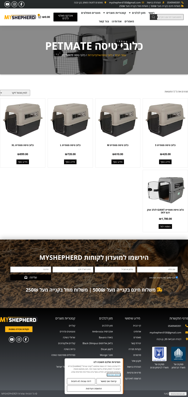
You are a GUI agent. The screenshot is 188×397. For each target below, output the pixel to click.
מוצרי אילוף (69, 360)
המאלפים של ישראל (65, 366)
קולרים (72, 325)
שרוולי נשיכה (69, 337)
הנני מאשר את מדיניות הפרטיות (162, 277)
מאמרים (129, 21)
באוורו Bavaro (106, 337)
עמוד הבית (120, 55)
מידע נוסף (165, 161)
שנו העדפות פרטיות (178, 393)
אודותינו (117, 21)
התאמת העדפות (94, 388)
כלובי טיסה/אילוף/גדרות (100, 55)
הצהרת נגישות (134, 366)
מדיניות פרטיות (134, 372)
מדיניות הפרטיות (113, 374)
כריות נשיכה (69, 349)
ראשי (151, 13)
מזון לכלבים (138, 13)
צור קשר (104, 21)
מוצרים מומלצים (90, 13)
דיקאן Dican (107, 349)
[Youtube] (7, 4)
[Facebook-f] (21, 4)
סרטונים (137, 355)
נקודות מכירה (135, 349)
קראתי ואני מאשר (108, 381)
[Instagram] (14, 4)
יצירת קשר (136, 343)
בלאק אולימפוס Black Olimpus (98, 343)
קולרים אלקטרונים (66, 343)
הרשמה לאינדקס (133, 378)
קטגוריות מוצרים (116, 13)
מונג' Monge (106, 355)
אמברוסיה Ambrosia (102, 331)
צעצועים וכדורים (67, 331)
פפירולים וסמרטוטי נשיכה (63, 355)
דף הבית (137, 325)
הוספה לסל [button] (165, 226)
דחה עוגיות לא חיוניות (81, 381)
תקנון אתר (136, 360)
